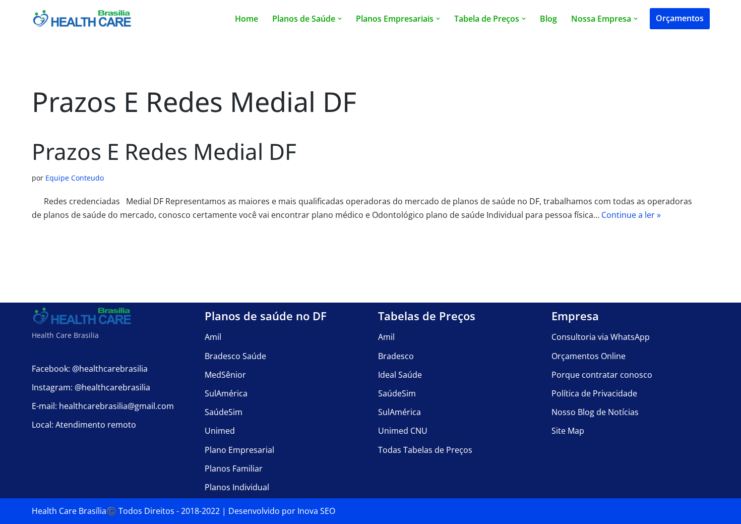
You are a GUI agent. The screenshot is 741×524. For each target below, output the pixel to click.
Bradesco (396, 356)
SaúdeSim (223, 412)
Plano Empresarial (239, 449)
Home (246, 18)
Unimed (220, 430)
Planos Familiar (234, 468)
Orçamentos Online (588, 356)
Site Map (567, 430)
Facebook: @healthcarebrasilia (90, 368)
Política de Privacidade (594, 393)
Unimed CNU (402, 430)
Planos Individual (237, 487)
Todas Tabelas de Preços (425, 449)
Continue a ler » (631, 214)
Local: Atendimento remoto (84, 424)
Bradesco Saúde (235, 356)
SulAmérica (226, 393)
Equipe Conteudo (74, 178)
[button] (340, 19)
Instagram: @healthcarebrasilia (91, 387)
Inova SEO (316, 510)
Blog (548, 18)
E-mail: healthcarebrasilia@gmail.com (103, 406)
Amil (213, 336)
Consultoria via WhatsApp (600, 336)
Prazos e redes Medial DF (164, 151)
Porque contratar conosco (601, 374)
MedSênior (225, 374)
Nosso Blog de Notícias (595, 412)
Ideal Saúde (400, 374)
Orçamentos (680, 18)
